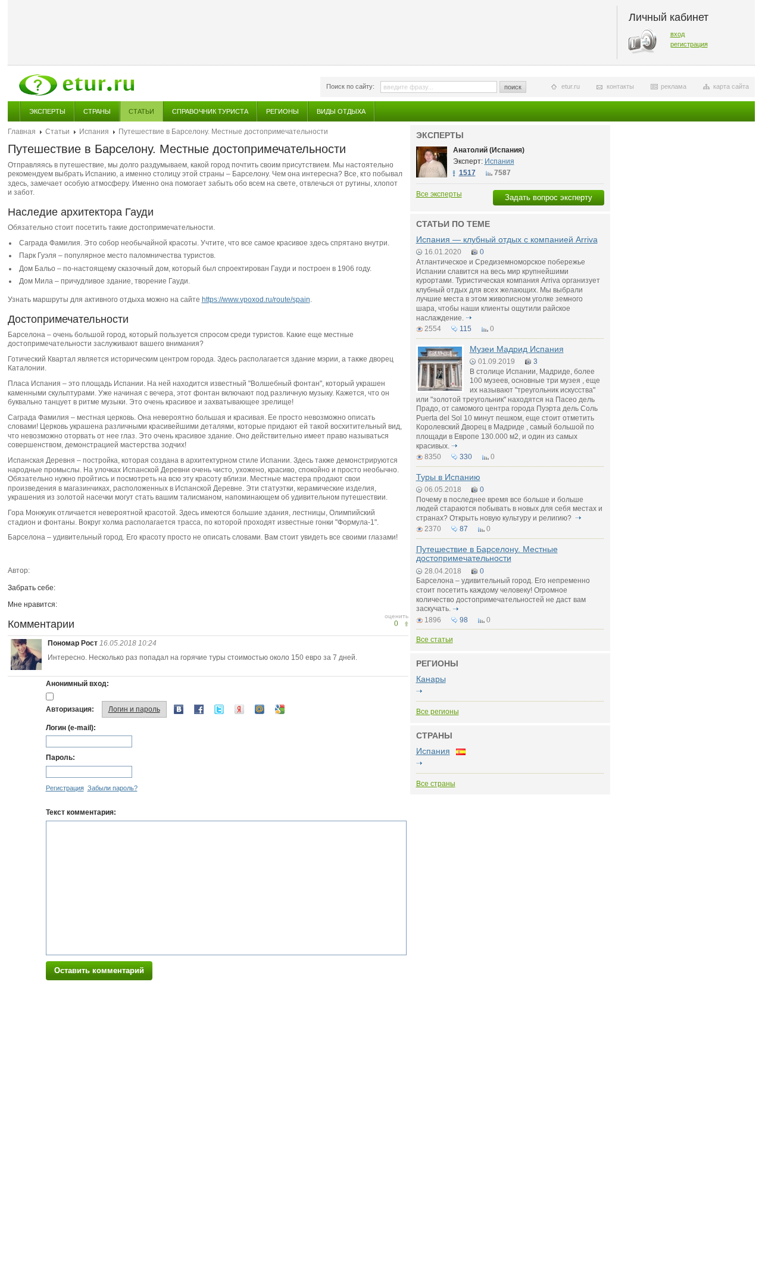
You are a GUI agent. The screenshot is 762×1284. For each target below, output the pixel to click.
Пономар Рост (73, 643)
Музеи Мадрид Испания (517, 349)
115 (465, 329)
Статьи (141, 111)
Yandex (239, 709)
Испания (94, 131)
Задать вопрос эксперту (548, 197)
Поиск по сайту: (350, 86)
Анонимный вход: (77, 684)
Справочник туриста (210, 111)
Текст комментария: (81, 812)
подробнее (469, 318)
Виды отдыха (341, 111)
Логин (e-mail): (71, 728)
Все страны (435, 784)
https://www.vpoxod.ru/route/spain (256, 299)
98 (464, 620)
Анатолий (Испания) (488, 150)
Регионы (282, 111)
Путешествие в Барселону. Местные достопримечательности (487, 553)
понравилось (406, 624)
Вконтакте (178, 709)
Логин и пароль (134, 709)
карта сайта (731, 86)
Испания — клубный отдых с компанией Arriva (507, 239)
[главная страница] (76, 85)
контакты (620, 86)
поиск (512, 87)
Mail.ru (259, 709)
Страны (97, 111)
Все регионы (437, 712)
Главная (22, 131)
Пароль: (60, 757)
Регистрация (65, 787)
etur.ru (570, 86)
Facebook (198, 709)
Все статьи (434, 639)
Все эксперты (439, 194)
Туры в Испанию (448, 477)
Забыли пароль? (113, 787)
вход (677, 34)
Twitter (219, 709)
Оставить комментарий (99, 970)
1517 (467, 173)
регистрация (689, 44)
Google (279, 709)
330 (466, 457)
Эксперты (47, 111)
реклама (673, 86)
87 (464, 529)
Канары (431, 679)
